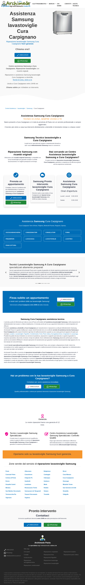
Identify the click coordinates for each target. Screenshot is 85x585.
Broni (64, 471)
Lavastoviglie (19, 334)
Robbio (46, 487)
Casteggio (47, 474)
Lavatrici (12, 334)
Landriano (28, 484)
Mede (45, 484)
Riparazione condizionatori (32, 565)
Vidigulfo (65, 494)
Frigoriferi (26, 334)
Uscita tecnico (76, 4)
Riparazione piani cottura (71, 554)
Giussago (66, 481)
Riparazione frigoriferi (50, 557)
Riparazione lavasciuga (51, 560)
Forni (40, 334)
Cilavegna (47, 478)
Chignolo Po (29, 478)
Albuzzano (28, 471)
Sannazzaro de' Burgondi (33, 491)
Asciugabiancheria (56, 334)
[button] (6, 272)
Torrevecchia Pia (11, 494)
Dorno (8, 481)
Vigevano (9, 497)
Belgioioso (47, 471)
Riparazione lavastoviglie (51, 563)
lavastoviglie (21, 108)
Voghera (27, 497)
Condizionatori (34, 334)
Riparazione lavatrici (70, 551)
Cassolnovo (28, 474)
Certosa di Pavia (11, 478)
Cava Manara (67, 474)
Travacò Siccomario (31, 494)
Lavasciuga (74, 334)
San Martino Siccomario (13, 491)
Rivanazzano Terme (31, 487)
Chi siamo (59, 4)
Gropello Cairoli (10, 484)
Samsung (29, 108)
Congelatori (66, 334)
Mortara (8, 487)
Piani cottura (46, 334)
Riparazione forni (49, 554)
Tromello (46, 494)
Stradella (65, 491)
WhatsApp (24, 61)
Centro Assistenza (10, 108)
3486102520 (23, 55)
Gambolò (27, 481)
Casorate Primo (10, 474)
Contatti (68, 3)
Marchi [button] (52, 3)
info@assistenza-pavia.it (13, 555)
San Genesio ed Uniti (69, 487)
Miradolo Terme (68, 484)
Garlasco (46, 481)
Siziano (46, 491)
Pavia (7, 471)
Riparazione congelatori (51, 551)
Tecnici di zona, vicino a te (22, 80)
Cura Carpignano (68, 478)
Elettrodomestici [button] (40, 3)
